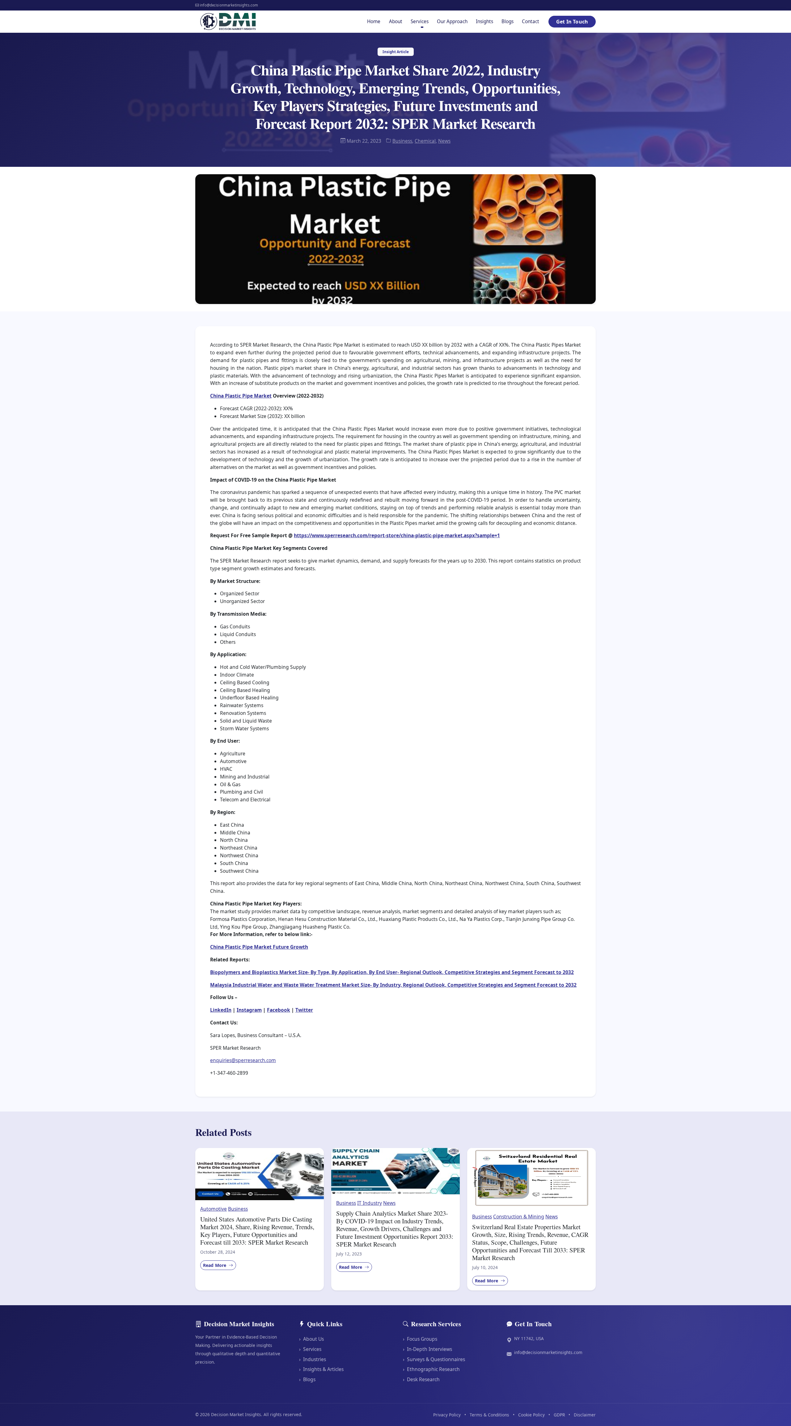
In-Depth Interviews (427, 1349)
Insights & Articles (321, 1369)
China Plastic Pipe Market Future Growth (259, 946)
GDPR (559, 1415)
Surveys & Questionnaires (434, 1359)
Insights (484, 21)
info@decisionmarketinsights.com (548, 1352)
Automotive (213, 1208)
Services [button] (420, 21)
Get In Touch (572, 21)
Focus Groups (420, 1338)
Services (310, 1349)
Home (373, 21)
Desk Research (421, 1379)
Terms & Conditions (489, 1415)
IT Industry (369, 1203)
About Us (311, 1338)
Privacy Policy (447, 1415)
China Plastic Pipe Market (241, 395)
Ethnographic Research (431, 1369)
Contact (530, 21)
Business (402, 140)
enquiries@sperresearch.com (243, 1060)
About (395, 21)
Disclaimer (585, 1415)
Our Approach (452, 21)
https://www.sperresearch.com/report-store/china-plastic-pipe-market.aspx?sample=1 (397, 535)
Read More (215, 1265)
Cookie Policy (531, 1415)
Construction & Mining (518, 1216)
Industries (312, 1359)
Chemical (425, 140)
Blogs (507, 21)
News (444, 140)
